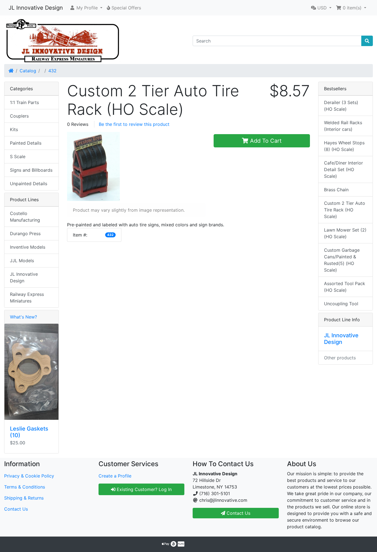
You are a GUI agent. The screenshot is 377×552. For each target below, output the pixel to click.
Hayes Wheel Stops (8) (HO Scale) (344, 146)
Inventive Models (27, 247)
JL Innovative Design (36, 7)
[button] (86, 7)
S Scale (17, 156)
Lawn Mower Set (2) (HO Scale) (345, 233)
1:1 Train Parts (24, 102)
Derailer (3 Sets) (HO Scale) (341, 106)
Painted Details (25, 143)
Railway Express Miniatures (27, 297)
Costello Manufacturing (25, 217)
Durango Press (25, 233)
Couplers (19, 116)
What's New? (23, 317)
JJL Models (22, 260)
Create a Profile (115, 476)
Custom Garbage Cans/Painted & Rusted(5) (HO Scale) (342, 260)
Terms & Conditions (24, 487)
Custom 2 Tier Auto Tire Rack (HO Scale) (344, 209)
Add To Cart (265, 140)
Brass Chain (336, 189)
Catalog (28, 70)
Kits (14, 129)
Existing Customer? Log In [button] (143, 489)
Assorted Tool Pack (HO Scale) (344, 287)
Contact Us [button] (237, 513)
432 (52, 70)
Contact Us (16, 509)
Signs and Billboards (31, 170)
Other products (340, 357)
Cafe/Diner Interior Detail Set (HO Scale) (343, 169)
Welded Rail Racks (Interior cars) (343, 126)
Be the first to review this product (134, 124)
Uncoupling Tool (341, 303)
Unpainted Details (28, 183)
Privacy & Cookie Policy (29, 476)
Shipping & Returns (24, 498)
